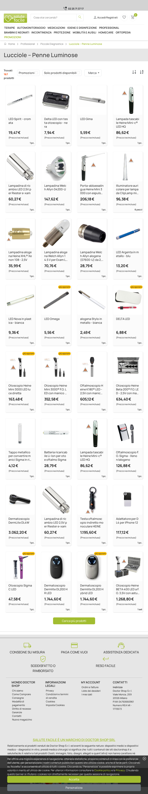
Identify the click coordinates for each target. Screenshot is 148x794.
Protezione (62, 32)
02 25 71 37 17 (76, 8)
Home (9, 44)
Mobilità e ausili (84, 32)
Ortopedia (123, 32)
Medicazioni (56, 27)
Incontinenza (41, 32)
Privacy (120, 770)
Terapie (9, 27)
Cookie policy (102, 770)
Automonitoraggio (31, 27)
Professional (109, 27)
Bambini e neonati (16, 32)
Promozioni (12, 37)
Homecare (106, 32)
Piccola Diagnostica (51, 44)
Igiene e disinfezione (82, 27)
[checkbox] (36, 73)
